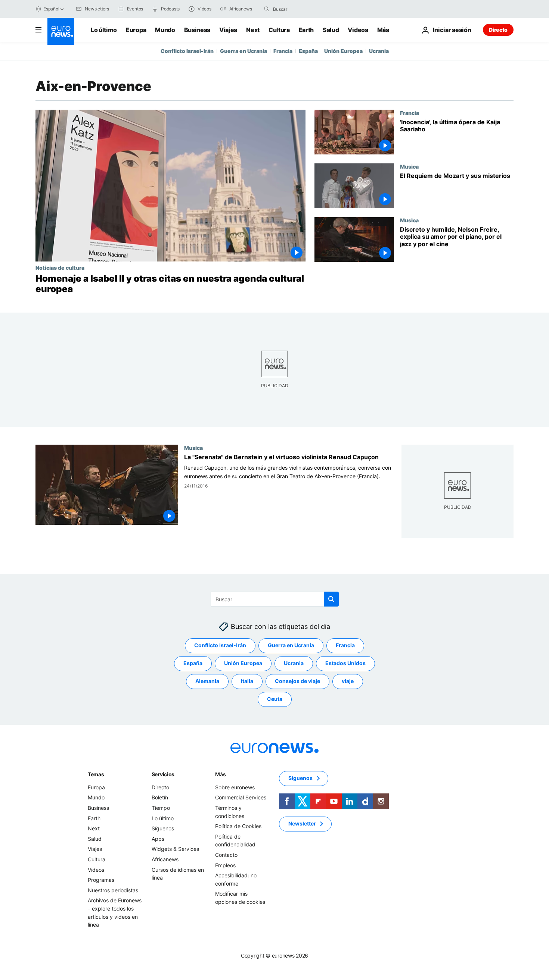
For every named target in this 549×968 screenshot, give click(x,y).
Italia (247, 681)
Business (197, 30)
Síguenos (163, 828)
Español (51, 9)
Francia (282, 51)
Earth (306, 30)
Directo (498, 29)
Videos (358, 30)
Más (220, 774)
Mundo (165, 30)
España (308, 51)
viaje (348, 681)
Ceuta (274, 699)
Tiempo (161, 808)
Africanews (165, 859)
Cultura (279, 30)
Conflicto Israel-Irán (187, 51)
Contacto (226, 855)
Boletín (160, 798)
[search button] (267, 9)
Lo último (104, 30)
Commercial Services (240, 798)
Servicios (163, 774)
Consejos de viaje (297, 681)
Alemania (207, 681)
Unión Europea (343, 51)
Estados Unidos (345, 663)
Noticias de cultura (59, 267)
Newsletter (302, 824)
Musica (409, 166)
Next (253, 30)
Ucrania (379, 51)
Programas (101, 880)
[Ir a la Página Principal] (60, 31)
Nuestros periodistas (113, 890)
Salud (331, 30)
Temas (96, 774)
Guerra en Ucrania (243, 51)
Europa (136, 30)
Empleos (225, 865)
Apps (158, 839)
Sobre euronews (235, 787)
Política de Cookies (238, 826)
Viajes (228, 30)
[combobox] (304, 9)
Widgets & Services (175, 849)
